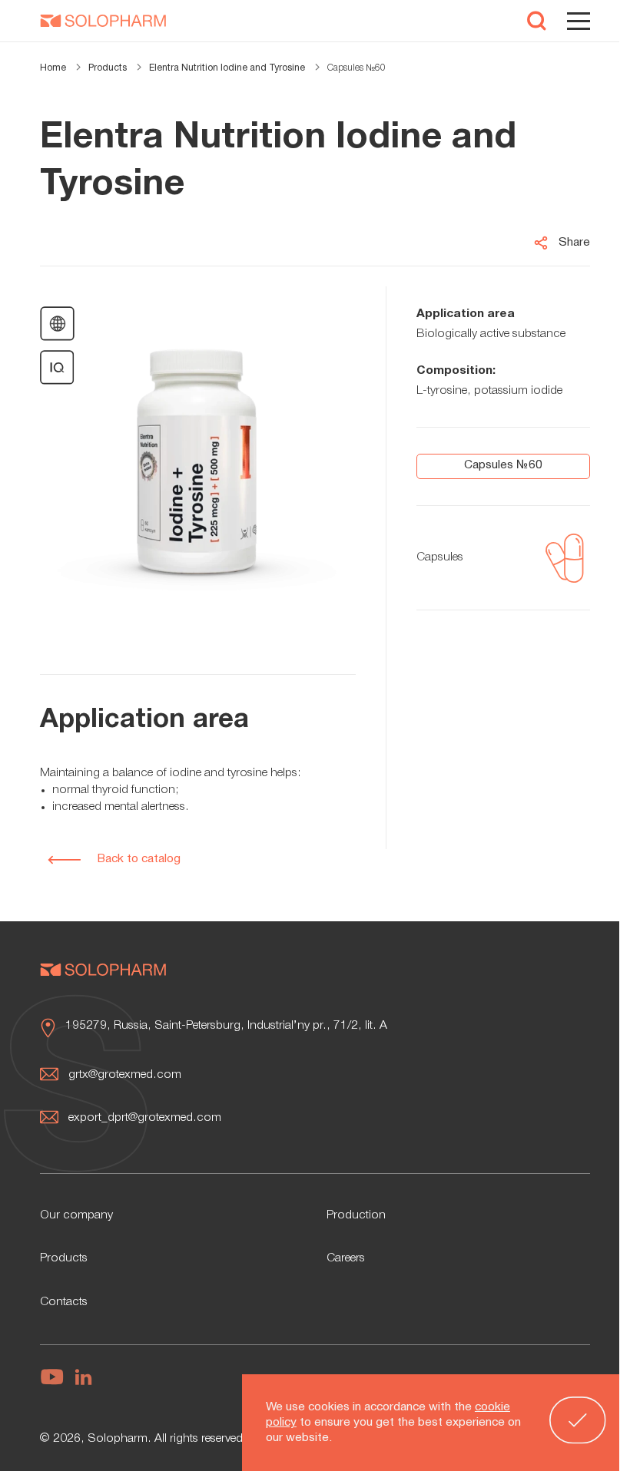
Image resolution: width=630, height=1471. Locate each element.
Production (356, 1215)
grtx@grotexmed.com (124, 1074)
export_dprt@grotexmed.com (144, 1117)
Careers (346, 1258)
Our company (76, 1215)
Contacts (64, 1302)
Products (64, 1258)
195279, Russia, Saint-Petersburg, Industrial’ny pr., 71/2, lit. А (226, 1025)
